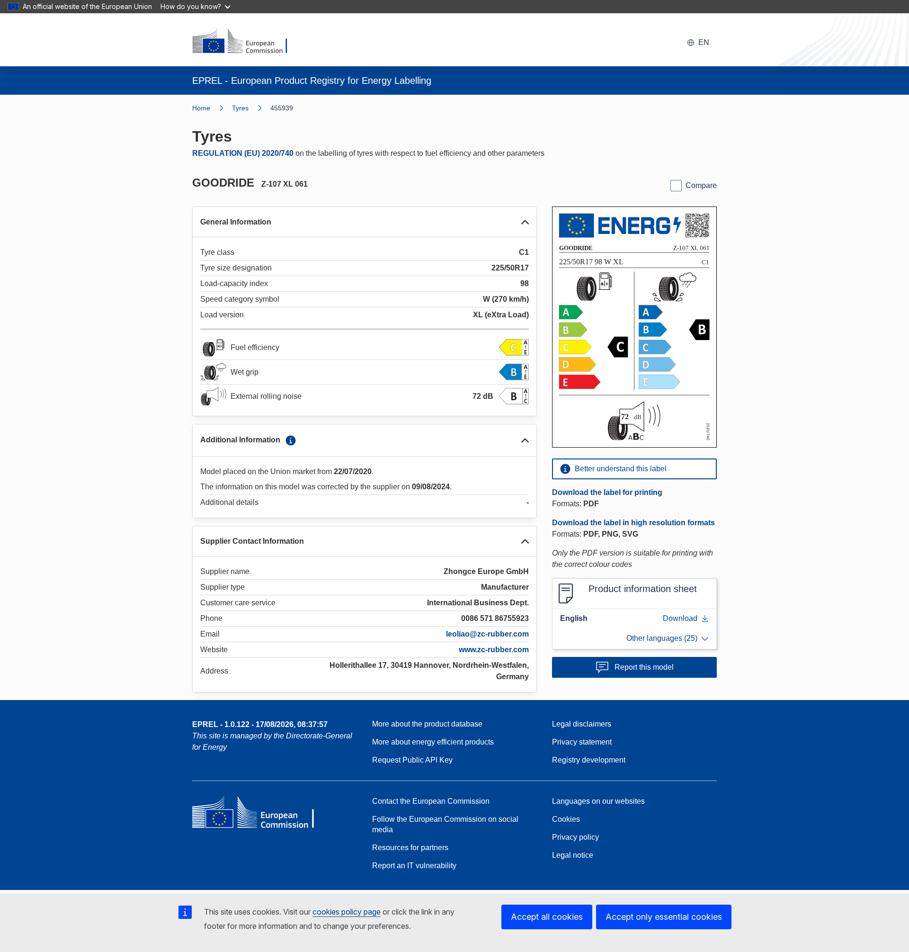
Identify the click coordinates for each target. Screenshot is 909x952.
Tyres (240, 108)
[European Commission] (245, 41)
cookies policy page (346, 911)
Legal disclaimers (581, 724)
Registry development (588, 760)
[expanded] (525, 222)
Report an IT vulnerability (414, 866)
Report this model (644, 667)
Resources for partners (410, 848)
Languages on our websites (598, 801)
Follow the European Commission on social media (445, 824)
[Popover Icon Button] (290, 440)
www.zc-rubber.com (494, 650)
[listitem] (251, 108)
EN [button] (703, 42)
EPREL (260, 724)
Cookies (566, 819)
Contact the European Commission (431, 801)
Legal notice (572, 855)
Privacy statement (582, 742)
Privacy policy (575, 837)
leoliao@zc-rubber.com (487, 634)
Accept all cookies (547, 917)
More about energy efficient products (433, 742)
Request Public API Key (412, 760)
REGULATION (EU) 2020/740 (243, 153)
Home (201, 108)
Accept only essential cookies (664, 917)
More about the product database (427, 724)
